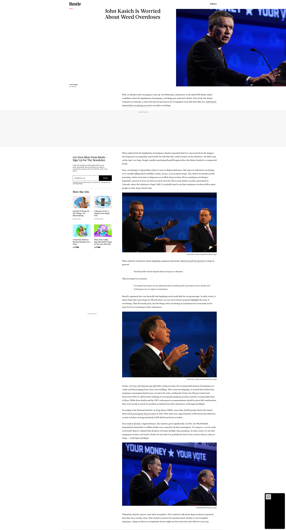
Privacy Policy (79, 183)
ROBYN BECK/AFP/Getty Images (285, 48)
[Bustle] (75, 4)
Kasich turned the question (192, 261)
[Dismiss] (282, 495)
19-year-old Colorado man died (143, 386)
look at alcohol (133, 423)
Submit (105, 178)
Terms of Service (105, 182)
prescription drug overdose (144, 413)
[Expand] (267, 495)
